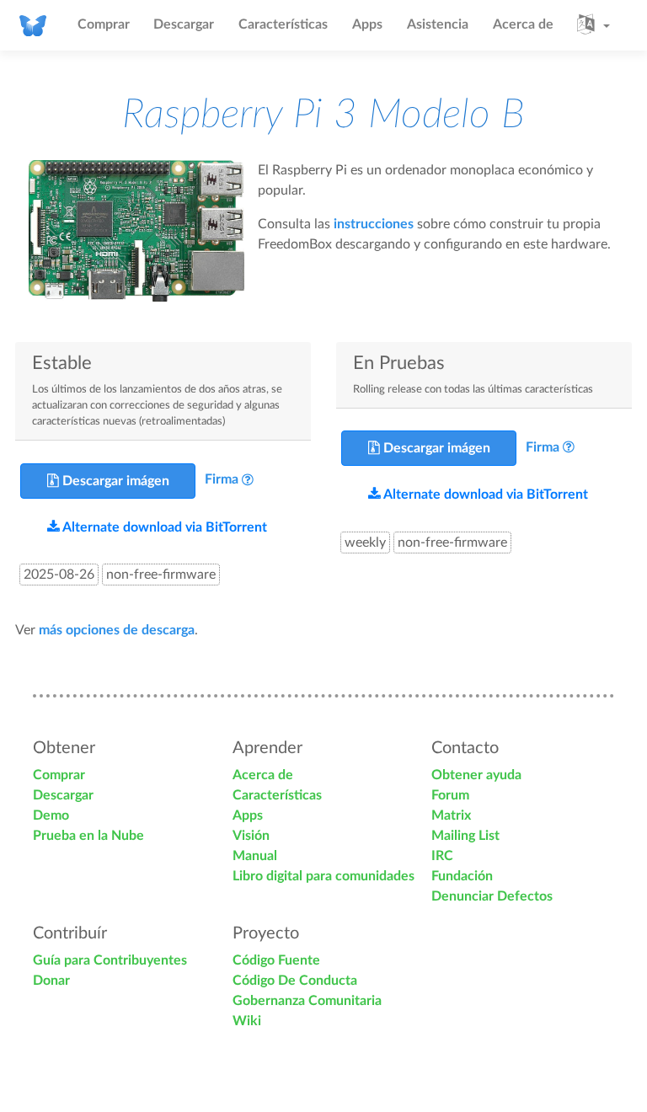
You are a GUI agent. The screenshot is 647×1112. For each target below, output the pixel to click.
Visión (251, 835)
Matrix (451, 815)
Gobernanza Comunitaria (307, 1001)
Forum (450, 795)
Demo (51, 815)
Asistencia (437, 24)
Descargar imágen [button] (114, 481)
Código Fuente (276, 960)
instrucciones (374, 224)
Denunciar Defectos (492, 896)
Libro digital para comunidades (323, 876)
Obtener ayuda (476, 775)
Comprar (104, 24)
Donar (51, 980)
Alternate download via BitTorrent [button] (163, 527)
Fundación (462, 876)
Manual (255, 856)
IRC (442, 856)
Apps (367, 24)
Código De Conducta (295, 980)
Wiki (247, 1021)
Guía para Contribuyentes (110, 960)
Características (283, 24)
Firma (221, 480)
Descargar (183, 24)
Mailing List (465, 835)
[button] (593, 25)
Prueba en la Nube (88, 835)
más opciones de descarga (117, 630)
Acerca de (523, 24)
